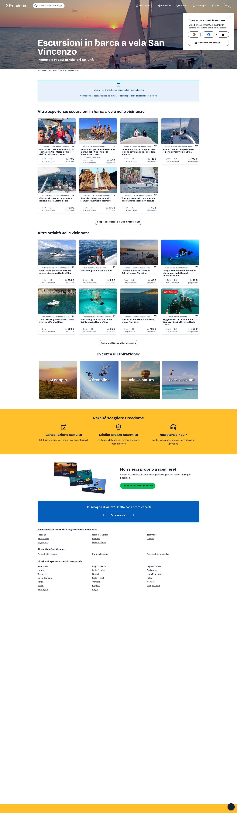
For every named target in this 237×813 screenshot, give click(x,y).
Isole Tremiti (98, 577)
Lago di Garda (99, 566)
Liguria (41, 570)
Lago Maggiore (154, 574)
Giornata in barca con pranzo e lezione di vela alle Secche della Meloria (138, 152)
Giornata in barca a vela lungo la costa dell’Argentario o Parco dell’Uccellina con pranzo (56, 152)
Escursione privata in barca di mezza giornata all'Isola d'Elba (55, 271)
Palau (149, 577)
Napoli (95, 574)
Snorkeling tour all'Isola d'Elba (96, 270)
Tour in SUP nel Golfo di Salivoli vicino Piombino (138, 320)
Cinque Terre (153, 585)
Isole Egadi (43, 589)
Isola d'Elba (43, 538)
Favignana (152, 570)
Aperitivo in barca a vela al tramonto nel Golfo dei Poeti (96, 199)
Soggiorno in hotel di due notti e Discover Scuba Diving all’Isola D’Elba (180, 322)
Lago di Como (154, 566)
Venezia (96, 581)
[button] (231, 806)
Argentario (43, 542)
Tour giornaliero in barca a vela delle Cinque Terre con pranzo (138, 199)
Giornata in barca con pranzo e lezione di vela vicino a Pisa (55, 199)
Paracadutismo (100, 554)
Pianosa (96, 538)
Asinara (151, 581)
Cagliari (96, 585)
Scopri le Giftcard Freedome (137, 485)
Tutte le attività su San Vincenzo (118, 343)
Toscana (42, 534)
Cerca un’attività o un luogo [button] (49, 5)
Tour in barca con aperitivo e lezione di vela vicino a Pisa (178, 150)
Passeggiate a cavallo (158, 554)
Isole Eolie (43, 566)
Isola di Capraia (100, 534)
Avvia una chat (118, 515)
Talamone (152, 534)
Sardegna (42, 574)
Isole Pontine (98, 570)
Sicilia (40, 585)
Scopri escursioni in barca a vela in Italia (118, 221)
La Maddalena (45, 577)
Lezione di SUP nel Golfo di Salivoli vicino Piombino (136, 271)
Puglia (95, 589)
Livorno (150, 538)
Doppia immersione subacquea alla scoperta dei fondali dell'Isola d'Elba (179, 273)
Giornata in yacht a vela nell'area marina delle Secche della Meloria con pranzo (98, 152)
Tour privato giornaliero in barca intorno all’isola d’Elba (56, 320)
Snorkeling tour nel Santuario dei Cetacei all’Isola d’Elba (96, 320)
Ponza (40, 581)
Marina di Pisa (99, 542)
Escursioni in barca (47, 554)
